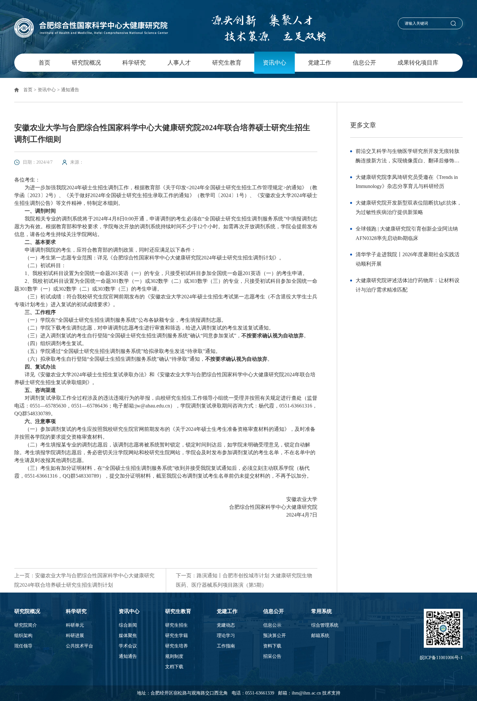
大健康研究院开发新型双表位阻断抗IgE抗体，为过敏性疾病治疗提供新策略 (409, 207)
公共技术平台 (79, 646)
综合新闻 (128, 625)
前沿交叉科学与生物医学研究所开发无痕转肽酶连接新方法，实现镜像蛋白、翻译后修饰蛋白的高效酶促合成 (407, 157)
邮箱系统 (320, 635)
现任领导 (23, 646)
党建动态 (226, 625)
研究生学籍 (176, 635)
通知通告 (70, 89)
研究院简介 (25, 625)
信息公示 (272, 625)
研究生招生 (176, 625)
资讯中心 (274, 62)
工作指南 (226, 646)
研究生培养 (176, 646)
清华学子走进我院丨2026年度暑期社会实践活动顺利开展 (407, 259)
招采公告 (272, 656)
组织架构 (23, 635)
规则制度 (174, 656)
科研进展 (75, 635)
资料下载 (272, 646)
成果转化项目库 (418, 62)
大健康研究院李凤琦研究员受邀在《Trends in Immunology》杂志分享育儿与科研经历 (407, 181)
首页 (44, 62)
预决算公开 (274, 635)
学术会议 (128, 646)
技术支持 (331, 693)
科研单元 (75, 625)
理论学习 (226, 635)
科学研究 (134, 62)
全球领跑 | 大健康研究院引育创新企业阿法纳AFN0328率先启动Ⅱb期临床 (407, 233)
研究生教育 (226, 62)
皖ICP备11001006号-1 (441, 657)
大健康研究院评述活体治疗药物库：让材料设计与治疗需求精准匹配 (407, 285)
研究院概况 (86, 62)
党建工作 (319, 62)
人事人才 (179, 62)
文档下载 (174, 667)
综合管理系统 (324, 625)
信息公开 (364, 62)
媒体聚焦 (128, 635)
